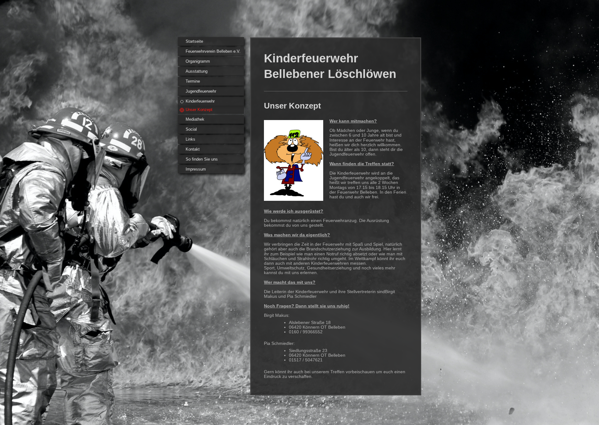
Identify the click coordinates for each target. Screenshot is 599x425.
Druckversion (202, 405)
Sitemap (223, 405)
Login (410, 404)
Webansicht (405, 409)
